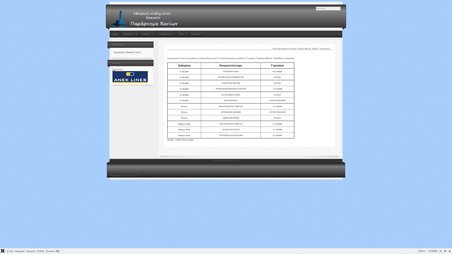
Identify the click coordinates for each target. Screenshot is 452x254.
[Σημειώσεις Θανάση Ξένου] (131, 53)
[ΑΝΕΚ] (130, 77)
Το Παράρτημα (164, 34)
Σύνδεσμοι (146, 34)
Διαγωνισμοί (128, 34)
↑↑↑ (332, 167)
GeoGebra (196, 34)
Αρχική (115, 34)
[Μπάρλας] (117, 70)
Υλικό (181, 34)
